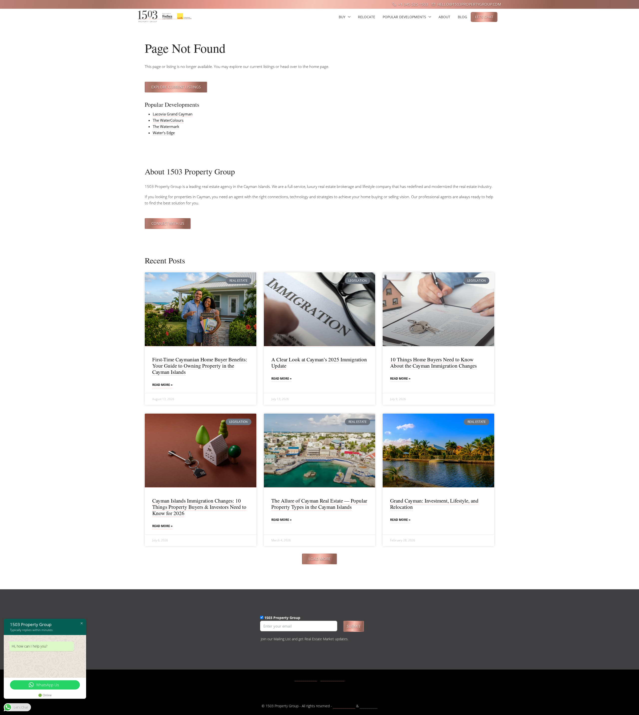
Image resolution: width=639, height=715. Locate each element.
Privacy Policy (344, 706)
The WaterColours (168, 120)
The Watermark (166, 126)
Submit (353, 626)
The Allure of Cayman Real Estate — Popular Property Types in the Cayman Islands (319, 503)
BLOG (462, 16)
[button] (319, 559)
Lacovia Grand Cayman (172, 113)
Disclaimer (368, 706)
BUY (342, 16)
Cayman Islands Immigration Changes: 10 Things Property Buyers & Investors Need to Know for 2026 (199, 507)
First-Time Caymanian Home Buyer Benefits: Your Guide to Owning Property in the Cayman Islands (199, 365)
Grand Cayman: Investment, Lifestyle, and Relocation (434, 503)
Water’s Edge (164, 132)
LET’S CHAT (484, 16)
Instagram (335, 678)
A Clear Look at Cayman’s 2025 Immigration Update (319, 362)
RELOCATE (366, 16)
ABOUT (444, 16)
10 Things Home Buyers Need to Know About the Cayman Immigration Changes (433, 362)
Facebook (308, 678)
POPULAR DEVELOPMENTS (404, 16)
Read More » (162, 385)
